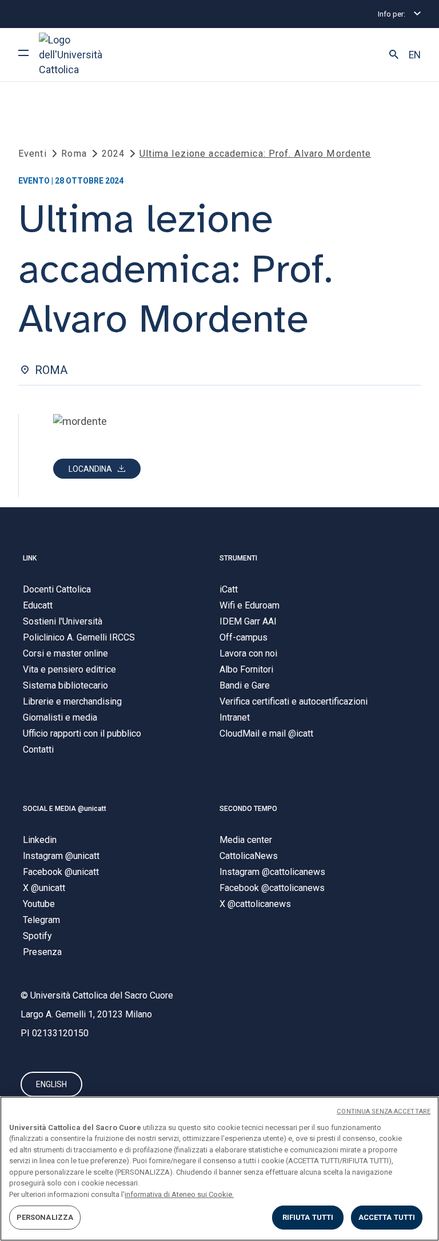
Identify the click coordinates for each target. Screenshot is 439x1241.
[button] (394, 54)
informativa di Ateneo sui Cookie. (179, 1194)
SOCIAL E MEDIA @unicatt (64, 809)
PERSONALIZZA (45, 1217)
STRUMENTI (238, 558)
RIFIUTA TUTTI (308, 1217)
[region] (219, 1168)
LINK (30, 558)
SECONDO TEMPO (248, 809)
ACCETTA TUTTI (387, 1217)
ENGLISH (51, 1084)
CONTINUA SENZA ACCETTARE (383, 1111)
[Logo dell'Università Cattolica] (82, 55)
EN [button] (415, 55)
